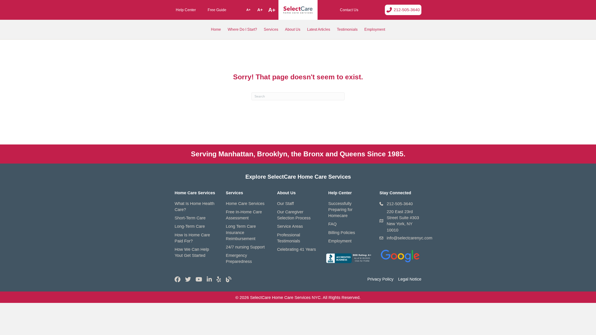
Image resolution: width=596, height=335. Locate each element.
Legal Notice (409, 279)
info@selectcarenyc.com (409, 238)
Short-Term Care (190, 218)
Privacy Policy (380, 279)
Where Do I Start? (242, 29)
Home (216, 29)
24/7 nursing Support (245, 247)
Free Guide (217, 10)
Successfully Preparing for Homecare (340, 209)
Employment (374, 29)
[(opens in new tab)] (400, 255)
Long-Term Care (190, 226)
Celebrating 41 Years (296, 249)
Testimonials (347, 29)
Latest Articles (318, 29)
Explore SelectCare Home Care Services (298, 177)
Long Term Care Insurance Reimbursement (241, 232)
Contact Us (349, 10)
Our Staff (285, 203)
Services (271, 29)
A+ (248, 10)
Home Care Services (245, 203)
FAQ (332, 224)
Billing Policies (341, 232)
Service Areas (290, 226)
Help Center (186, 10)
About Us (292, 29)
